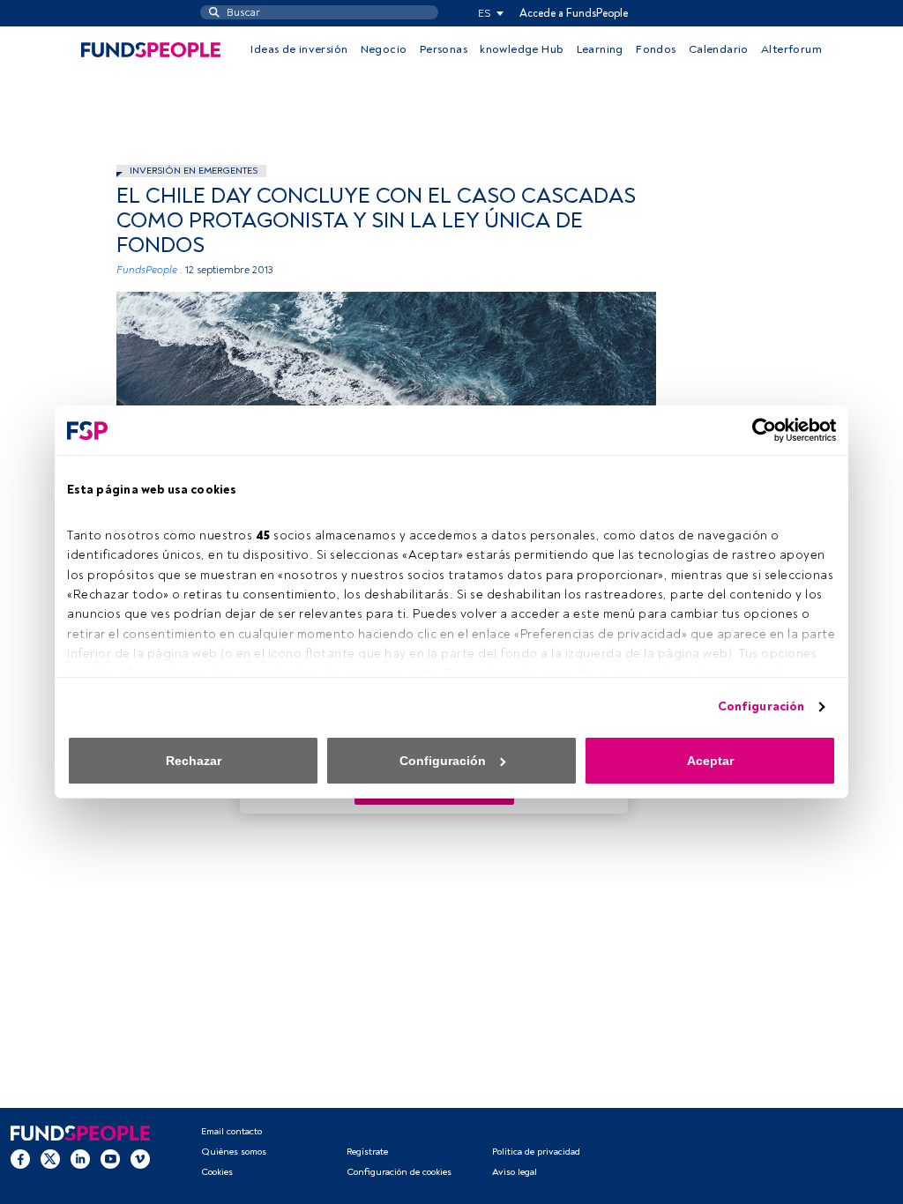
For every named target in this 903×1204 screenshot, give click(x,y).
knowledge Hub (521, 49)
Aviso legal (514, 1172)
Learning (600, 49)
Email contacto (231, 1131)
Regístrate (367, 1151)
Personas (443, 49)
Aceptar (710, 761)
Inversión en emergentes (193, 170)
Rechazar (193, 761)
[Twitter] (50, 1159)
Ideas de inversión (298, 49)
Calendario (719, 49)
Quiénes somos (233, 1151)
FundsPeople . (149, 270)
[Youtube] (110, 1159)
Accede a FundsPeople (573, 13)
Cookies (217, 1172)
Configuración (761, 706)
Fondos (655, 49)
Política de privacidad (536, 1151)
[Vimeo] (140, 1159)
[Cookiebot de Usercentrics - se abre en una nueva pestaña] (759, 430)
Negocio (384, 49)
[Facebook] (20, 1159)
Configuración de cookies (399, 1172)
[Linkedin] (80, 1159)
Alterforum (791, 49)
